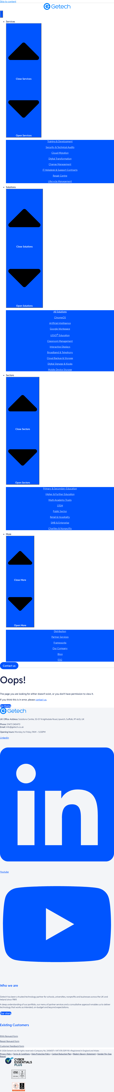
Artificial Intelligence (60, 323)
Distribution (60, 631)
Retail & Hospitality (60, 517)
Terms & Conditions (21, 1054)
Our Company (60, 648)
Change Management (60, 164)
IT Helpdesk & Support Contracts (60, 169)
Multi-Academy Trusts (60, 500)
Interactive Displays (60, 346)
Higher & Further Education (60, 494)
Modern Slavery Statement (84, 1054)
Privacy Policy (6, 1054)
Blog (60, 654)
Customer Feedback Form (12, 1046)
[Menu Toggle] (1, 14)
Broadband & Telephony (60, 352)
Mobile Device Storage (60, 369)
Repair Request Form (9, 1041)
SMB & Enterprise (60, 522)
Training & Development (60, 141)
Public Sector (60, 511)
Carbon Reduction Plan (61, 1054)
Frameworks (60, 642)
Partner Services (60, 636)
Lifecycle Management (60, 181)
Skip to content (8, 1)
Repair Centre (60, 175)
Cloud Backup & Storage (60, 358)
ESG (60, 659)
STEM (60, 505)
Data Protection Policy (40, 1054)
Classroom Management (60, 341)
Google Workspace (60, 328)
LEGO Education (60, 335)
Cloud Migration (60, 152)
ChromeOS (60, 317)
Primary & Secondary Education (60, 488)
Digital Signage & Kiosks (60, 363)
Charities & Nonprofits (60, 528)
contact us (40, 699)
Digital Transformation (60, 158)
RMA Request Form (9, 1036)
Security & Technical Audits (60, 147)
